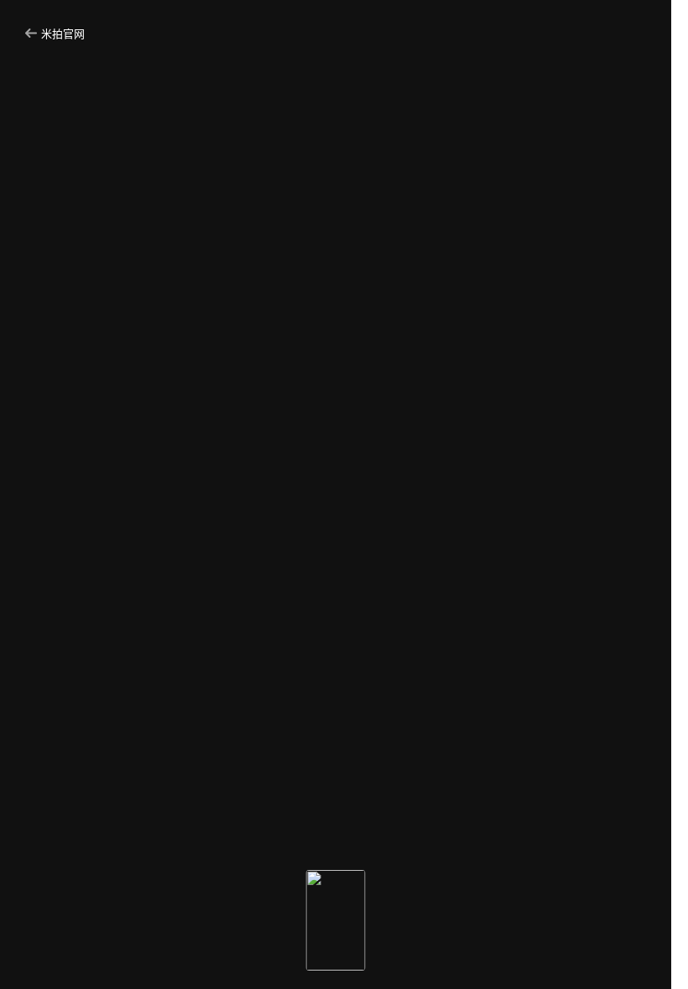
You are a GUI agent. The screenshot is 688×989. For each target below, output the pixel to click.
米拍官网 (63, 33)
